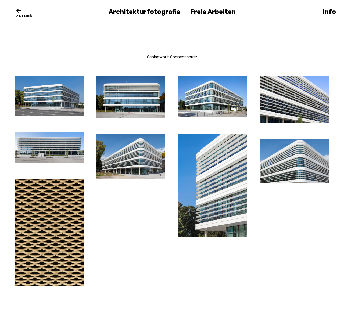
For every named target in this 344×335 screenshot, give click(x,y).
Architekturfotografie (144, 12)
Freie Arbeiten (213, 12)
